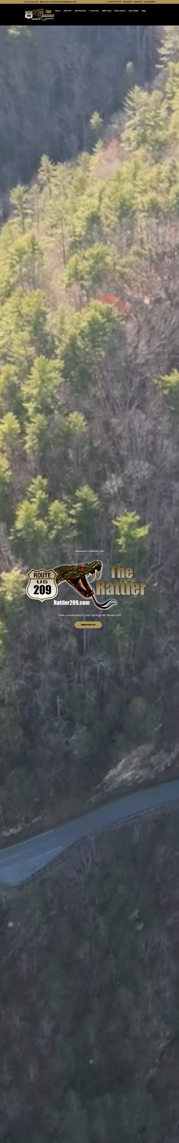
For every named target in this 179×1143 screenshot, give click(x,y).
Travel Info (94, 11)
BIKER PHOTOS (88, 624)
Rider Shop (127, 2)
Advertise (138, 2)
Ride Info (67, 11)
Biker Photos (120, 11)
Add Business (150, 2)
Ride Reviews (80, 11)
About (58, 11)
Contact (50, 19)
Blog (144, 11)
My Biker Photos (114, 2)
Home (49, 11)
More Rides (134, 11)
